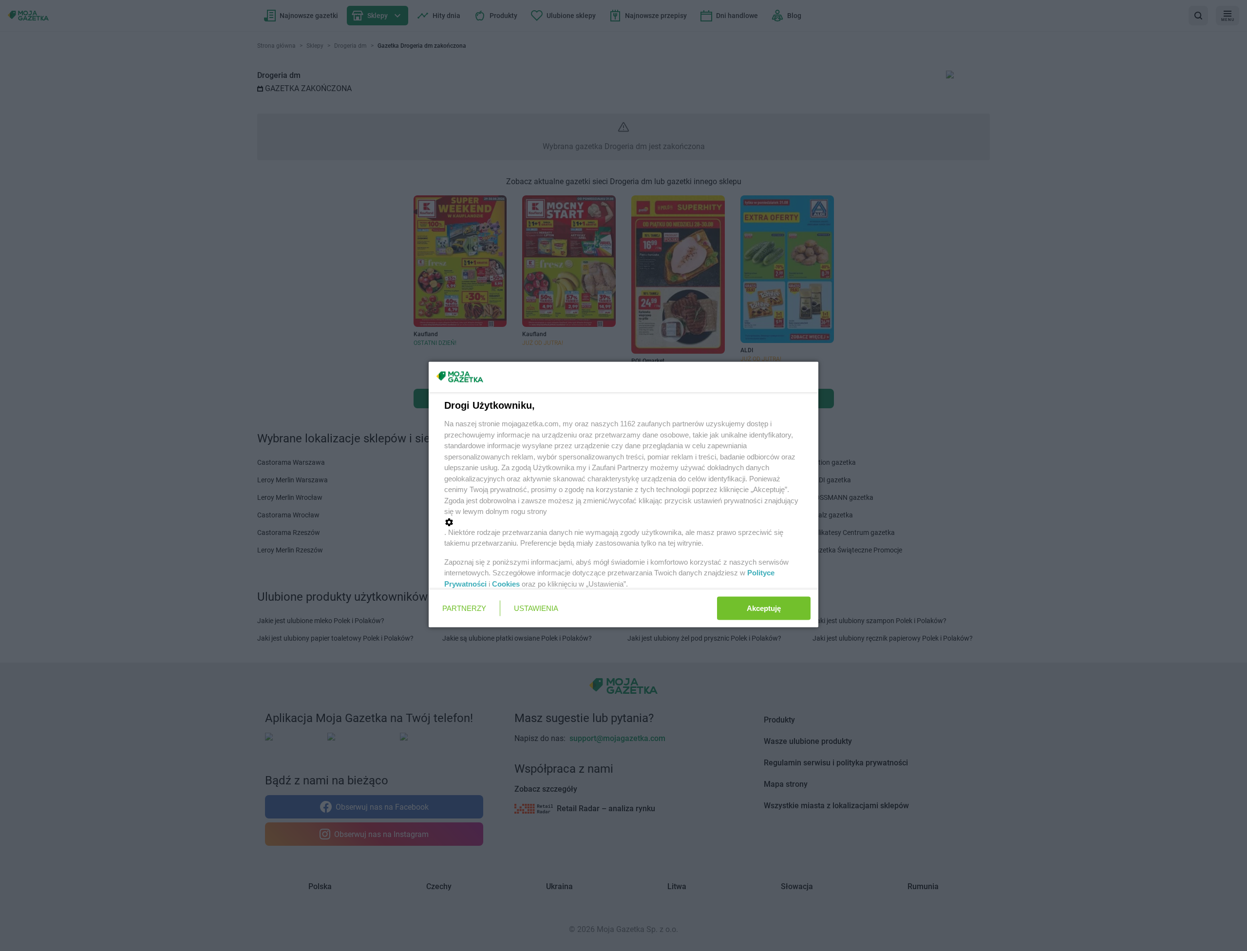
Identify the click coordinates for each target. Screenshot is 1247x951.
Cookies (506, 583)
